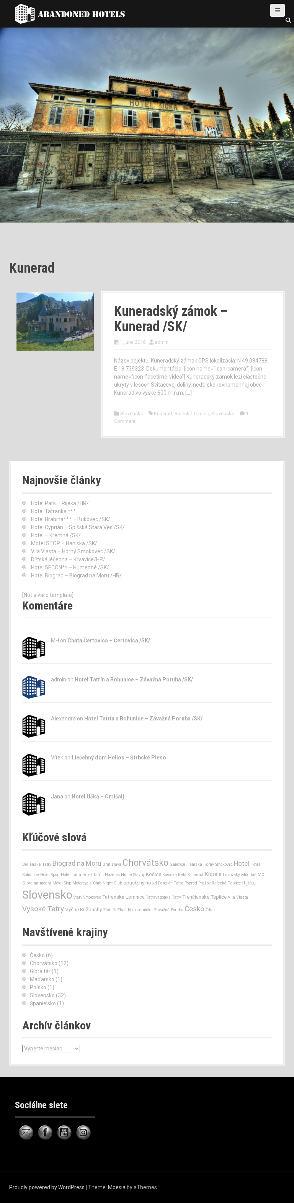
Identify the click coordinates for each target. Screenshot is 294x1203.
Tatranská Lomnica (123, 897)
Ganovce (177, 864)
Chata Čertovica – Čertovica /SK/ (108, 640)
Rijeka (249, 883)
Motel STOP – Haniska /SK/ (64, 543)
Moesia (117, 1187)
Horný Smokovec (218, 864)
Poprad (191, 883)
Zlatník (109, 909)
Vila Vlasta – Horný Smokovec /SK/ (73, 551)
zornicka (145, 909)
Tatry (176, 897)
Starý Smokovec (87, 897)
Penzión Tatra (170, 883)
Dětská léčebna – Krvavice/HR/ (68, 559)
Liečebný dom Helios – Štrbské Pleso (119, 757)
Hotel (241, 863)
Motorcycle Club (86, 883)
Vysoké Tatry (43, 908)
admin (161, 342)
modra (45, 883)
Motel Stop (61, 883)
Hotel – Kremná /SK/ (56, 535)
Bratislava (112, 864)
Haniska (194, 864)
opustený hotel (140, 883)
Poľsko (38, 987)
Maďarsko (42, 979)
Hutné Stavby (133, 874)
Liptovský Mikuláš (239, 874)
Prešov (204, 883)
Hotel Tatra (71, 874)
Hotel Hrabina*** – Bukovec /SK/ (70, 519)
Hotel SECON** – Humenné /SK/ (70, 567)
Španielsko (43, 1003)
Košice (153, 874)
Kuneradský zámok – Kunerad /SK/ (171, 319)
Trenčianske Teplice (204, 897)
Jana (57, 796)
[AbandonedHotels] (72, 13)
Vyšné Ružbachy (83, 909)
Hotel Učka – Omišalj (98, 796)
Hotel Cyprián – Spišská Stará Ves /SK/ (78, 527)
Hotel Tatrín (93, 874)
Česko (194, 908)
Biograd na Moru (76, 863)
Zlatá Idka (126, 909)
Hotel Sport (50, 874)
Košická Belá (174, 874)
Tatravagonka (158, 897)
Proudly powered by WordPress (47, 1187)
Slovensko (132, 413)
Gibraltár (40, 971)
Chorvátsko (145, 863)
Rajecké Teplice (192, 413)
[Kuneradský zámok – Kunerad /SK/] (55, 321)
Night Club (112, 883)
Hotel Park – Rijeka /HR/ (60, 503)
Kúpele (213, 874)
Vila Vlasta (238, 897)
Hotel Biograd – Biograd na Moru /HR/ (76, 575)
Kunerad (163, 413)
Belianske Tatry (36, 864)
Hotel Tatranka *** (53, 511)
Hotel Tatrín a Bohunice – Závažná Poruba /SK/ (134, 679)
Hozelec (112, 874)
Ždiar (210, 909)
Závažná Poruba (168, 909)
